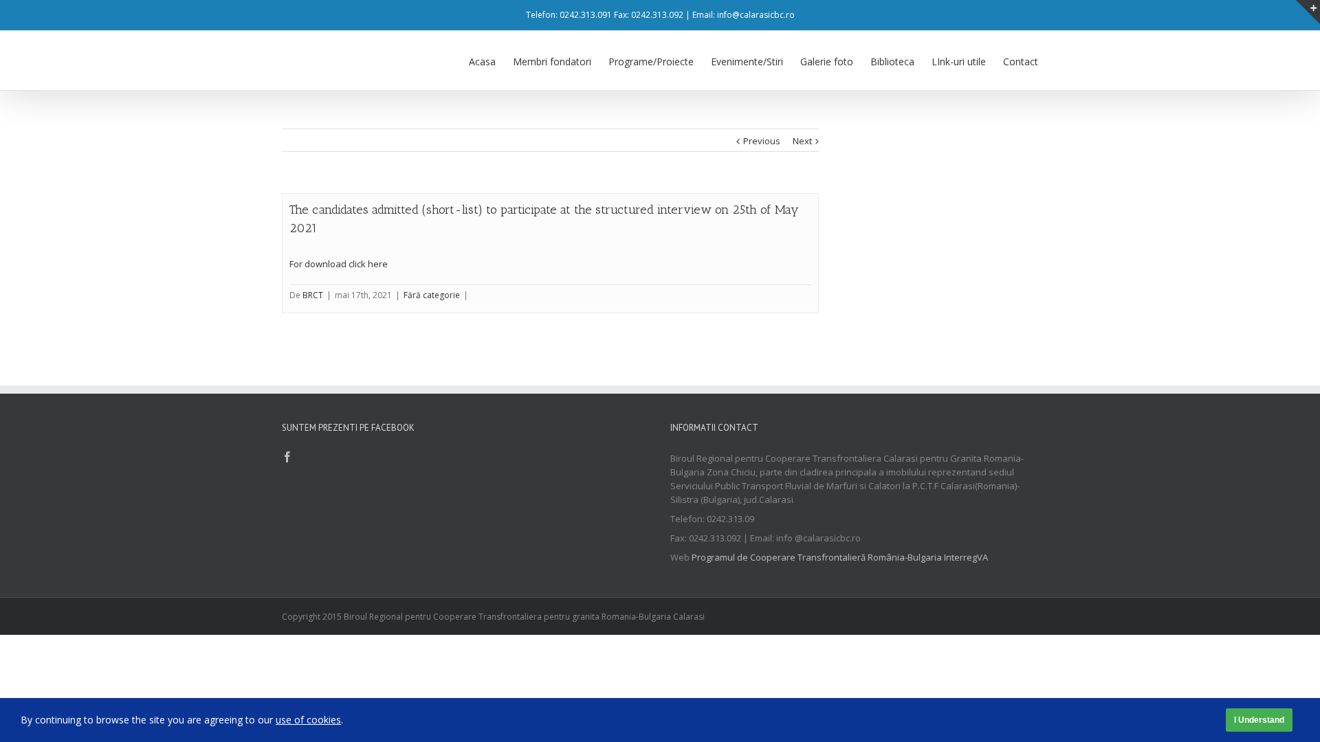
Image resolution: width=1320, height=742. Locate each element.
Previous (761, 141)
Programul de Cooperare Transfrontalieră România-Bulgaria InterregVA (840, 557)
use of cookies (308, 719)
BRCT (312, 295)
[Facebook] (287, 456)
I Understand (1259, 720)
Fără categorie (432, 295)
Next (802, 141)
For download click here (338, 264)
